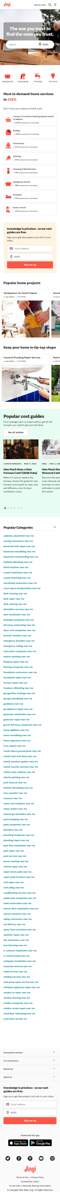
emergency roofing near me (17, 646)
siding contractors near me (17, 919)
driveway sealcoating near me (19, 625)
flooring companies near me (18, 667)
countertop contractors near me (20, 583)
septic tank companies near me (19, 898)
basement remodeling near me (19, 551)
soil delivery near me (14, 924)
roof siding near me (13, 887)
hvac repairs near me (14, 745)
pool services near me (14, 856)
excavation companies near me (19, 651)
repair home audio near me (17, 871)
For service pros (10, 1060)
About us (7, 1077)
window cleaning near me (16, 997)
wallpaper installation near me (19, 961)
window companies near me (17, 1003)
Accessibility (29, 1181)
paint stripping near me (15, 819)
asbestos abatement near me (18, 535)
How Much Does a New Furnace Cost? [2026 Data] (20, 471)
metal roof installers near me (18, 803)
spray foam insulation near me (19, 929)
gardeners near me (13, 703)
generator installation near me (19, 714)
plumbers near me (12, 829)
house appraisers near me (16, 740)
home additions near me (16, 730)
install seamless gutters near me (20, 761)
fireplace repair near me (15, 661)
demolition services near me (18, 609)
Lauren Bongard (12, 464)
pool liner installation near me (19, 845)
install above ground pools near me (22, 751)
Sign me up (30, 264)
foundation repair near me (17, 677)
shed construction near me (17, 903)
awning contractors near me (18, 541)
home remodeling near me (17, 735)
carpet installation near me (17, 572)
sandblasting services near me (19, 892)
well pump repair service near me (20, 982)
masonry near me (12, 798)
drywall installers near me (17, 635)
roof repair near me (13, 882)
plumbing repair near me (16, 840)
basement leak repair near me (19, 546)
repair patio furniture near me (18, 877)
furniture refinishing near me (18, 688)
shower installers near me (17, 913)
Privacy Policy (37, 1177)
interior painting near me (16, 777)
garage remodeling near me (17, 698)
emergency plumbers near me (19, 640)
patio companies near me (16, 824)
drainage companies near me (18, 619)
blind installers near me (15, 567)
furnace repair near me (15, 682)
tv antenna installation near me (20, 950)
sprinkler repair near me (16, 934)
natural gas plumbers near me (19, 814)
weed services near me (15, 971)
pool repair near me (13, 850)
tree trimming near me (15, 945)
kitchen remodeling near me (18, 787)
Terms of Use (22, 1177)
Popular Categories (18, 527)
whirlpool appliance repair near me (21, 987)
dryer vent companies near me (19, 630)
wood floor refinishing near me (19, 1013)
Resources (8, 1069)
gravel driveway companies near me (22, 724)
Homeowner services (13, 1052)
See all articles (16, 432)
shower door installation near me (20, 908)
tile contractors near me (16, 940)
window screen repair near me (19, 1008)
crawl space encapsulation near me (21, 588)
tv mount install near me (16, 955)
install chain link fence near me (19, 756)
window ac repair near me (16, 992)
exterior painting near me (16, 656)
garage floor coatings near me (19, 693)
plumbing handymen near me (18, 835)
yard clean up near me (15, 1018)
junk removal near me (14, 782)
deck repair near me (13, 598)
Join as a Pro (40, 5)
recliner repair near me (15, 866)
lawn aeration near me (15, 793)
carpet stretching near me (16, 577)
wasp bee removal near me (17, 966)
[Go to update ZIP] (40, 44)
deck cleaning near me (15, 593)
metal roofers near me (15, 808)
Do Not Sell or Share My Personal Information (30, 1185)
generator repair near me (16, 719)
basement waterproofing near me (20, 556)
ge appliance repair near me (17, 709)
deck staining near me (15, 604)
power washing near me (15, 861)
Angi (44, 464)
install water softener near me (19, 772)
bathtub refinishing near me (17, 562)
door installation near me (16, 614)
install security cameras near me (20, 766)
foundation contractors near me (20, 672)
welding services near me (16, 976)
